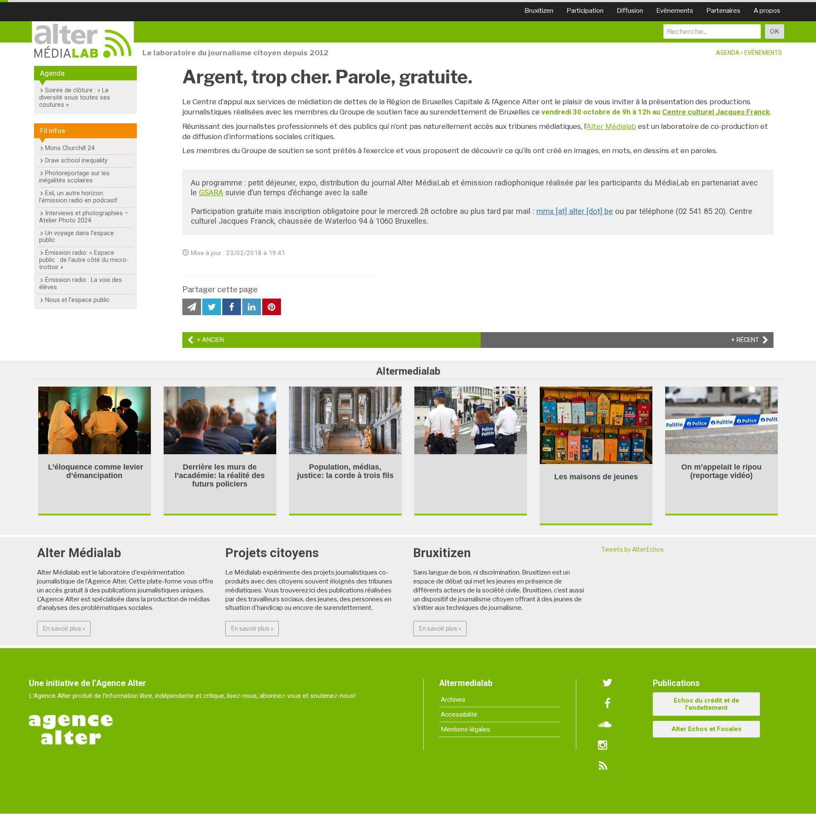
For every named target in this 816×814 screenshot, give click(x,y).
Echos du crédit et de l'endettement (706, 704)
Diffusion (630, 10)
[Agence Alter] (71, 723)
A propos (767, 10)
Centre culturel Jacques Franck (716, 112)
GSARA (211, 192)
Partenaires (723, 10)
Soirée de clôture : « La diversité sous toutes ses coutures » (74, 97)
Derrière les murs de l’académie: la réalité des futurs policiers (220, 475)
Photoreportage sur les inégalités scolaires (74, 176)
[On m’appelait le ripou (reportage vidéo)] (721, 419)
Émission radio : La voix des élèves (80, 283)
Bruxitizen (538, 10)
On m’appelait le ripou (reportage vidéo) (721, 471)
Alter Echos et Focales (707, 729)
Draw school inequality (76, 160)
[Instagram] (602, 745)
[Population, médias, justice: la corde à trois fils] (345, 419)
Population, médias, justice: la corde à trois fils (345, 471)
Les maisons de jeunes (596, 476)
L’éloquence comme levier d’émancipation (94, 471)
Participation (585, 10)
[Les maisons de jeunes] (596, 424)
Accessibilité (459, 714)
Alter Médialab (611, 126)
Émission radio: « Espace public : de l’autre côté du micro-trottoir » (84, 260)
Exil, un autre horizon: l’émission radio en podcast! (78, 196)
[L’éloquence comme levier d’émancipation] (94, 419)
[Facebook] (607, 703)
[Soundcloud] (605, 724)
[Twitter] (607, 683)
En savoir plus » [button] (66, 628)
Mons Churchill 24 (69, 148)
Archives (453, 699)
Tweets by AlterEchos (632, 549)
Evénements (674, 10)
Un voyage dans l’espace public (76, 236)
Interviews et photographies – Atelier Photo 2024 (83, 216)
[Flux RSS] (602, 766)
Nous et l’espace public (77, 300)
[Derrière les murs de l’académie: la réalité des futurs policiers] (220, 419)
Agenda (728, 52)
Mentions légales (465, 729)
